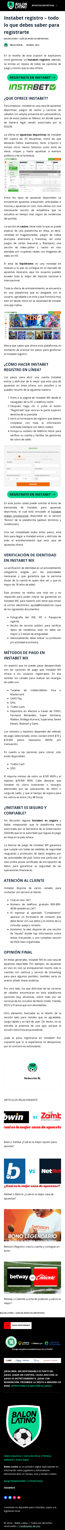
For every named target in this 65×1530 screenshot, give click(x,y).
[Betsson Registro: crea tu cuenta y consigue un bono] (32, 1225)
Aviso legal (22, 1459)
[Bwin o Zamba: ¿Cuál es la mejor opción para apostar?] (32, 1120)
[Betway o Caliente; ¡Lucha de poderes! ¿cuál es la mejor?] (32, 1277)
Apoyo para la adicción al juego (31, 1385)
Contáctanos (35, 1480)
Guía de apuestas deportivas (34, 38)
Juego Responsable (15, 1480)
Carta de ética (32, 1455)
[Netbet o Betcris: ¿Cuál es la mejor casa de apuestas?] (32, 1173)
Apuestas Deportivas (43, 5)
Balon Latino (11, 38)
